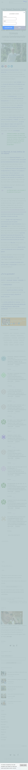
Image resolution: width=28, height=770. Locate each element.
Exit (24, 13)
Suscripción (8, 27)
